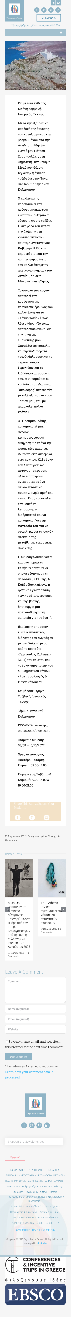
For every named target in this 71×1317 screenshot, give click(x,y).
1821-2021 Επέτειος (46, 1217)
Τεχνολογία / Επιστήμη (37, 1192)
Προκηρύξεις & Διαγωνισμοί (24, 1212)
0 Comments (18, 954)
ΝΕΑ (56, 1212)
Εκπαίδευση (17, 1192)
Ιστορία (53, 1192)
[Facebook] (17, 817)
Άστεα (14, 1206)
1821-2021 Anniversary (23, 1223)
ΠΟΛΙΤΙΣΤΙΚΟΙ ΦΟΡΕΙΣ (15, 1180)
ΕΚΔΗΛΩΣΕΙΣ (53, 1170)
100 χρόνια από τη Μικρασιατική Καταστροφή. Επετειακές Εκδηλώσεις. (35, 1198)
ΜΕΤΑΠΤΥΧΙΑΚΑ (28, 1175)
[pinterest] (51, 10)
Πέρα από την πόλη (28, 1206)
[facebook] (36, 10)
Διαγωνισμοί (46, 1212)
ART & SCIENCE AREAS (23, 1217)
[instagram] (44, 10)
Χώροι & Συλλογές (53, 1186)
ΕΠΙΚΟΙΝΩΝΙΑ (13, 1186)
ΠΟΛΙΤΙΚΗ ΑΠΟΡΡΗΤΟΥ (43, 1230)
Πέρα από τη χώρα (49, 1206)
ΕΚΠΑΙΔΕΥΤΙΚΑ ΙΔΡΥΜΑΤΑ (50, 1175)
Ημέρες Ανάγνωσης (31, 1186)
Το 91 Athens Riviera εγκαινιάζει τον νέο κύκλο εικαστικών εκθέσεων (51, 913)
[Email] (46, 817)
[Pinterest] (32, 817)
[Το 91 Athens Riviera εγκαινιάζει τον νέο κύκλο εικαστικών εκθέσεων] (52, 861)
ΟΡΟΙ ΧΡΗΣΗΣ (23, 1230)
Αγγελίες (58, 1180)
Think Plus (42, 1243)
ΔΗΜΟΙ (48, 1180)
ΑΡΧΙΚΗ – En (53, 1223)
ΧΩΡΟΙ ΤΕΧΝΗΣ (35, 1180)
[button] (7, 909)
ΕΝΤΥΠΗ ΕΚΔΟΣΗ (36, 1170)
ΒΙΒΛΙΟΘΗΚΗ (12, 1175)
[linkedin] (58, 10)
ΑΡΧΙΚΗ (40, 1223)
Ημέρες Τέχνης (48, 836)
